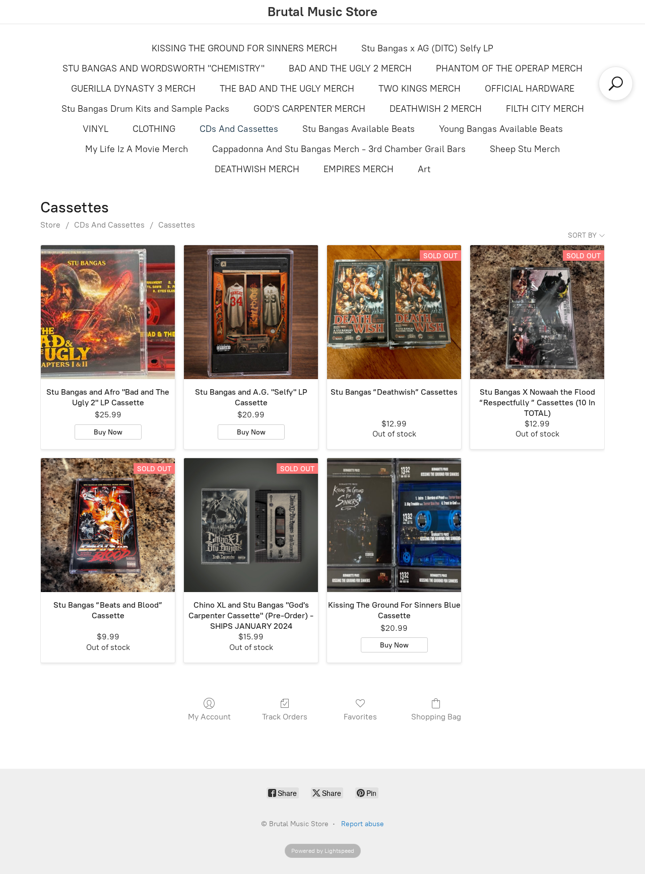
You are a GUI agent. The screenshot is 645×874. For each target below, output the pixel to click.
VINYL (95, 128)
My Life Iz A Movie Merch (136, 149)
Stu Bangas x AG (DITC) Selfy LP (427, 48)
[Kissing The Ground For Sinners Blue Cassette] (394, 525)
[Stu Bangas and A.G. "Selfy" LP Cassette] (251, 312)
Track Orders (284, 716)
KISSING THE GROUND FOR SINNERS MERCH (244, 48)
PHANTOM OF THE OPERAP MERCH (509, 68)
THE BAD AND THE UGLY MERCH (287, 88)
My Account (209, 716)
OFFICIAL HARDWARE (529, 88)
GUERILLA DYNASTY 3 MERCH (133, 88)
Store (50, 225)
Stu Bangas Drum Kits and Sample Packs (145, 108)
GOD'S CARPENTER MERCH (309, 108)
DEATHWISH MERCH (257, 169)
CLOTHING (154, 128)
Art (424, 169)
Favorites (360, 716)
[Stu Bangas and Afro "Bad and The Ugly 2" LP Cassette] (108, 312)
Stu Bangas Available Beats (358, 128)
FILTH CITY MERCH (545, 108)
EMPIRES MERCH (359, 169)
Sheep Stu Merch (525, 149)
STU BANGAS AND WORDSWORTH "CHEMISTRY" (163, 68)
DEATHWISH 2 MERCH (436, 108)
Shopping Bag (436, 716)
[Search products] (616, 84)
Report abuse (362, 824)
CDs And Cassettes (239, 128)
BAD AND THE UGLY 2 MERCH (350, 68)
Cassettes (176, 225)
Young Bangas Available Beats (501, 128)
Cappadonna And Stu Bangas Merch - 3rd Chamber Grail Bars (339, 149)
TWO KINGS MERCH (419, 88)
